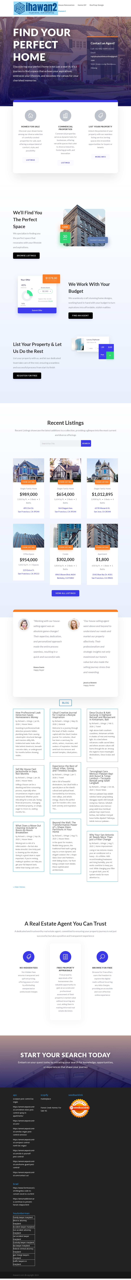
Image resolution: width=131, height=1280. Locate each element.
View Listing (29, 482)
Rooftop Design (97, 5)
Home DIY (82, 5)
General (62, 724)
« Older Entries (19, 887)
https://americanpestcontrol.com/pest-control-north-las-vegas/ (24, 1142)
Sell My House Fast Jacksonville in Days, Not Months (26, 771)
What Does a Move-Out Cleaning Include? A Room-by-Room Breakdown (28, 829)
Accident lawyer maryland (23, 1227)
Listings (30, 160)
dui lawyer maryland (21, 1245)
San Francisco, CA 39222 (28, 573)
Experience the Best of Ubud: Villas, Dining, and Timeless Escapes (64, 768)
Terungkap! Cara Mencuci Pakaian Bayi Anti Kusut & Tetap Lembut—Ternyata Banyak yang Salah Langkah (101, 777)
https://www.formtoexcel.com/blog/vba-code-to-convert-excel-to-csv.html (24, 1191)
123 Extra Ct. (28, 570)
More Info (100, 157)
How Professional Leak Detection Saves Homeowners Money (28, 715)
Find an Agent (80, 315)
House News (49, 5)
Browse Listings (26, 255)
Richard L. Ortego (25, 721)
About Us (48, 11)
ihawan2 (62, 11)
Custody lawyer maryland (23, 1242)
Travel (61, 777)
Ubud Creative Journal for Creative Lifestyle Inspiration (64, 715)
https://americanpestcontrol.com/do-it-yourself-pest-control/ (24, 1153)
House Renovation (66, 5)
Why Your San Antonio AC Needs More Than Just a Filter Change (101, 837)
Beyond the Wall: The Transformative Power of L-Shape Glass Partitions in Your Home (64, 827)
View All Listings (65, 593)
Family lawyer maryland (23, 1217)
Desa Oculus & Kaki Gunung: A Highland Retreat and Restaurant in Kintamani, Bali (102, 716)
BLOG (65, 702)
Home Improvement (104, 846)
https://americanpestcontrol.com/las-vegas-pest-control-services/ (24, 1131)
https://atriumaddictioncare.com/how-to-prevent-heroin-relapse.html (23, 1202)
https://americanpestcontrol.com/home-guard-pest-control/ (24, 1164)
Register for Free (27, 375)
